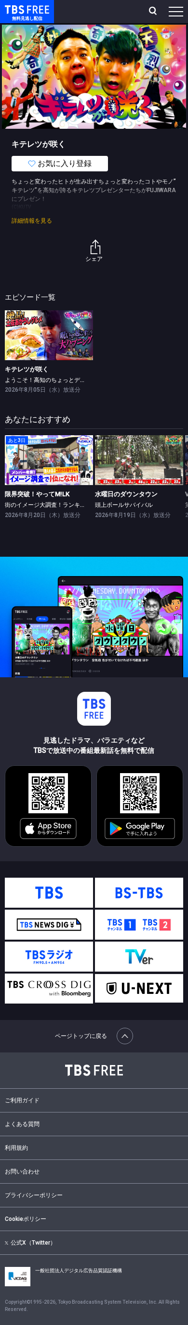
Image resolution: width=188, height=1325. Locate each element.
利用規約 (16, 1147)
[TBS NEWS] (49, 925)
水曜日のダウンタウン (126, 494)
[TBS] (49, 893)
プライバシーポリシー (34, 1195)
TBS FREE (16, 9)
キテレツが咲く (27, 369)
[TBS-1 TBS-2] (139, 925)
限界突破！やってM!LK (37, 494)
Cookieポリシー (25, 1219)
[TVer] (139, 957)
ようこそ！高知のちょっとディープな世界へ (63, 380)
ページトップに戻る (81, 1036)
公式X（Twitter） (33, 1242)
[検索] (154, 11)
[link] (49, 335)
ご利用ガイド (22, 1100)
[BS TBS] (139, 893)
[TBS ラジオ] (49, 957)
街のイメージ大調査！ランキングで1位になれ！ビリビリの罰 (84, 505)
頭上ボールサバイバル (124, 505)
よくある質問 (22, 1124)
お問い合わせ (22, 1171)
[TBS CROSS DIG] (49, 989)
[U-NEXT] (139, 988)
